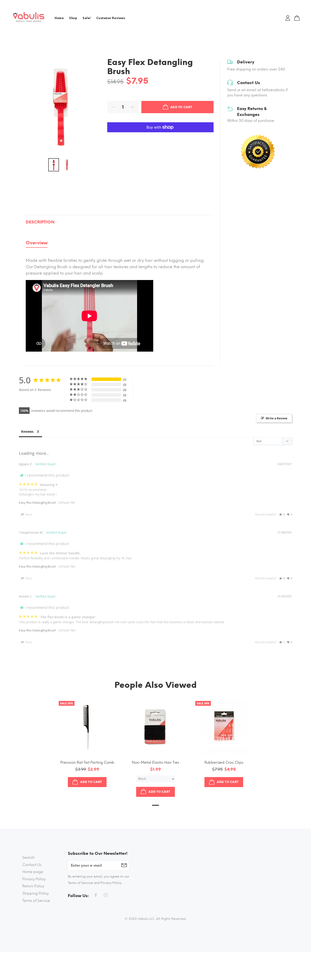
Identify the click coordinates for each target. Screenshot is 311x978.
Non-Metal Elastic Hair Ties (155, 762)
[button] (282, 514)
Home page (32, 872)
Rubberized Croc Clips (223, 762)
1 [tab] (155, 805)
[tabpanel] (118, 302)
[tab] (37, 244)
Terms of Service (36, 900)
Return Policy (33, 886)
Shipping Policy (35, 893)
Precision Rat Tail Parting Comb (87, 762)
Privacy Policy (34, 879)
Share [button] (28, 514)
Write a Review (276, 418)
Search (28, 857)
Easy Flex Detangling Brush (37, 502)
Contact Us (31, 865)
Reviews (27, 431)
